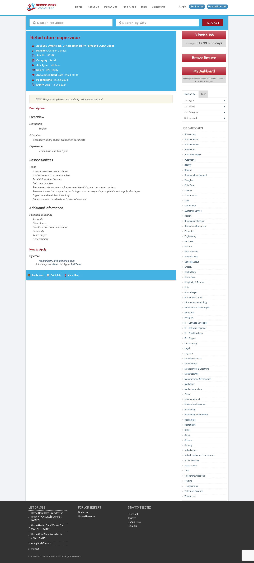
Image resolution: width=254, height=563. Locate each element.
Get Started (197, 6)
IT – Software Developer (196, 323)
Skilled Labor (190, 450)
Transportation (192, 486)
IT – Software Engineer (195, 328)
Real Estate (190, 420)
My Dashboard (204, 71)
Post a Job (110, 6)
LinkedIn (132, 526)
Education (189, 231)
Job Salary (189, 106)
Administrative (192, 144)
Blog (144, 6)
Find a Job (129, 6)
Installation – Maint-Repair (197, 307)
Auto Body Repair (193, 154)
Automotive (190, 160)
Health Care (190, 272)
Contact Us (158, 6)
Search (213, 23)
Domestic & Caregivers (195, 226)
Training (188, 481)
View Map (73, 275)
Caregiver (189, 180)
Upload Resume (86, 516)
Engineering (190, 236)
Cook (187, 200)
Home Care (190, 277)
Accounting (190, 134)
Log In (182, 6)
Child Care (189, 185)
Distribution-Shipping (194, 221)
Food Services (191, 251)
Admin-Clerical (192, 139)
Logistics (189, 353)
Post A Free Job (217, 6)
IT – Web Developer (194, 333)
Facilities (189, 241)
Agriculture (190, 149)
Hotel (187, 287)
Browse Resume (204, 57)
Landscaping (191, 343)
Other (187, 394)
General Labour (192, 262)
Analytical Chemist (41, 543)
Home (78, 6)
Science (188, 440)
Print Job (56, 275)
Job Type (189, 100)
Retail (55, 264)
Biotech (188, 170)
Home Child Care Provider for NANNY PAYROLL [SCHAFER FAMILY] (47, 516)
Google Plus (134, 522)
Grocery (188, 267)
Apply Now (37, 275)
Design (188, 216)
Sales (187, 435)
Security (188, 445)
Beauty (188, 165)
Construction (191, 195)
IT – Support (190, 338)
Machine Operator (193, 358)
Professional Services (195, 404)
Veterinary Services (194, 491)
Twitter (132, 518)
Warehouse (190, 496)
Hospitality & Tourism (195, 282)
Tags (203, 94)
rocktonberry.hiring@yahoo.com (57, 260)
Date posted (190, 118)
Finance (188, 246)
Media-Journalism (193, 389)
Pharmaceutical (192, 399)
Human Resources (194, 297)
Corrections (190, 205)
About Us (93, 6)
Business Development (196, 175)
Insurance (189, 312)
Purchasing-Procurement (196, 414)
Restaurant (190, 425)
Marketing (189, 384)
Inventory (189, 318)
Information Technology (196, 302)
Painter (35, 548)
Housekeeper (191, 292)
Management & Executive (197, 369)
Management (191, 363)
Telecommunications (195, 476)
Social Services (192, 460)
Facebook (133, 514)
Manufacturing (192, 374)
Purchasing (190, 409)
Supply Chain (191, 465)
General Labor (191, 256)
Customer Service (193, 211)
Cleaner (188, 190)
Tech (187, 470)
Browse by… (190, 94)
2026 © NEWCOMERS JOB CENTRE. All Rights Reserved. (54, 556)
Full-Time (76, 264)
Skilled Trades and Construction (200, 455)
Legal (187, 348)
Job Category (191, 112)
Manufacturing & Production (198, 379)
